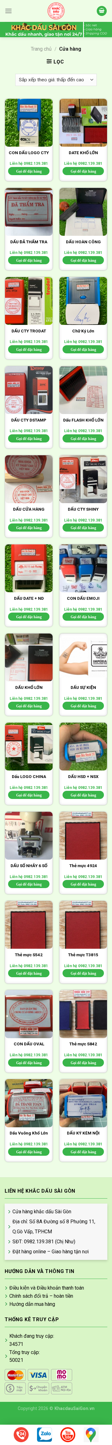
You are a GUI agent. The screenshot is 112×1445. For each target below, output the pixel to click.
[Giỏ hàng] (102, 11)
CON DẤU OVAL (29, 1043)
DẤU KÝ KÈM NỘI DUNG (83, 1133)
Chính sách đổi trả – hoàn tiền (41, 1296)
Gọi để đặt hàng (29, 171)
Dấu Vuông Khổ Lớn (29, 1132)
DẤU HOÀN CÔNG (83, 241)
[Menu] (8, 10)
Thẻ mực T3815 (83, 954)
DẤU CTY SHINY (83, 509)
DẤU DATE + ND (29, 598)
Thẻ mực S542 (29, 954)
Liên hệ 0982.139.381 (29, 163)
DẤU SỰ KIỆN (83, 687)
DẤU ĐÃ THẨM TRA (28, 241)
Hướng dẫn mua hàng (32, 1304)
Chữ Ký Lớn (83, 330)
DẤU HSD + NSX (83, 776)
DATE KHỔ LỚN (83, 152)
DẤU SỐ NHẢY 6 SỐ (29, 865)
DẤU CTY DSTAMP (28, 419)
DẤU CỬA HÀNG (28, 509)
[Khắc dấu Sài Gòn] (56, 11)
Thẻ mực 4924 (83, 865)
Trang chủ (41, 49)
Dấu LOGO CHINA (29, 776)
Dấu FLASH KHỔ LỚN (83, 419)
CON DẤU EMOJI (83, 598)
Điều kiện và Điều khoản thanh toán (46, 1288)
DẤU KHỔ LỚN (29, 687)
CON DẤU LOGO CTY (29, 152)
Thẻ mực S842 (83, 1043)
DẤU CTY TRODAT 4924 (29, 331)
